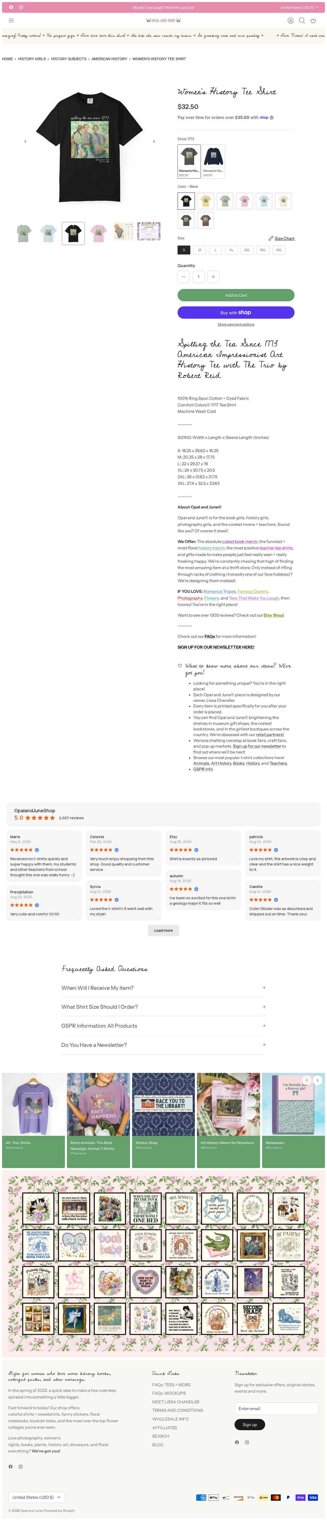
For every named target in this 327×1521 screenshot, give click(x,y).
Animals (201, 763)
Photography (190, 598)
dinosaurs (79, 1444)
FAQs (210, 636)
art (65, 1444)
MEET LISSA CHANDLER (176, 1401)
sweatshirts (49, 1414)
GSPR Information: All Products (99, 1026)
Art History (221, 763)
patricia (256, 837)
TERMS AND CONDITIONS (177, 1410)
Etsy (173, 837)
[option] (89, 147)
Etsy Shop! (274, 615)
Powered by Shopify (59, 1510)
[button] (163, 930)
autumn (176, 876)
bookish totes (43, 1420)
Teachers (278, 763)
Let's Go (186, 7)
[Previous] (105, 7)
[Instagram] (21, 7)
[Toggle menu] (13, 20)
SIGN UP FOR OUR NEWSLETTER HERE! (216, 647)
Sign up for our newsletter (257, 746)
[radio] (189, 162)
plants (40, 1444)
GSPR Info (203, 769)
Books (238, 763)
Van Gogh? (155, 7)
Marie (15, 837)
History (253, 763)
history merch (211, 547)
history (54, 1444)
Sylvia (95, 886)
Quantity (186, 265)
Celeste (97, 837)
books (27, 1444)
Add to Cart (236, 295)
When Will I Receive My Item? (97, 988)
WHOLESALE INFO (170, 1419)
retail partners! (270, 734)
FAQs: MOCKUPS (169, 1393)
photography (30, 1437)
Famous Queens (253, 591)
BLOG (157, 1444)
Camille (256, 886)
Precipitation (21, 892)
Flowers (211, 598)
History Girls (32, 59)
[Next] (221, 7)
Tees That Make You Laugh (254, 598)
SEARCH (160, 1436)
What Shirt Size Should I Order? (99, 1007)
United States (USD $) (297, 7)
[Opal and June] (163, 20)
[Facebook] (11, 7)
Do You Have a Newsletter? (94, 1045)
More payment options (236, 324)
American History (109, 59)
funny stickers (75, 1414)
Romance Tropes (220, 591)
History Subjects (68, 59)
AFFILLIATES (164, 1427)
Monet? (139, 7)
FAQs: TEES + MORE (171, 1384)
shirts (28, 1414)
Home (7, 59)
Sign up (250, 1424)
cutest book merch (240, 541)
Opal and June (31, 1510)
